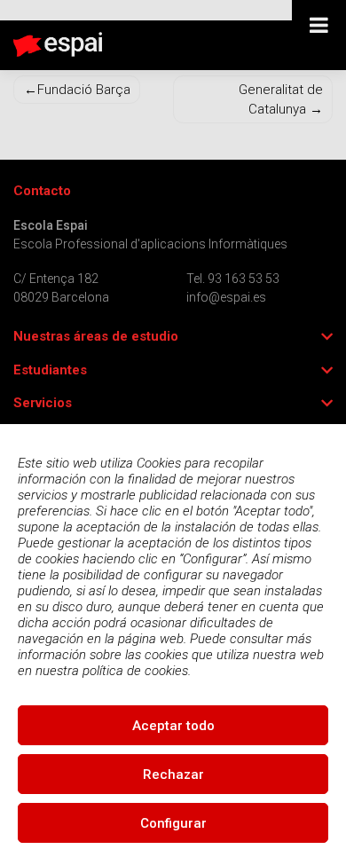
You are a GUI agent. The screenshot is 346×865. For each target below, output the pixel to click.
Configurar (173, 823)
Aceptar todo (173, 726)
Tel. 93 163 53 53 (232, 278)
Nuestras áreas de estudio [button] (95, 336)
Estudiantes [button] (50, 370)
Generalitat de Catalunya (281, 100)
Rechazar (173, 774)
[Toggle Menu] (319, 25)
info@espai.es (226, 297)
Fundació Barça (83, 90)
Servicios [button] (42, 403)
